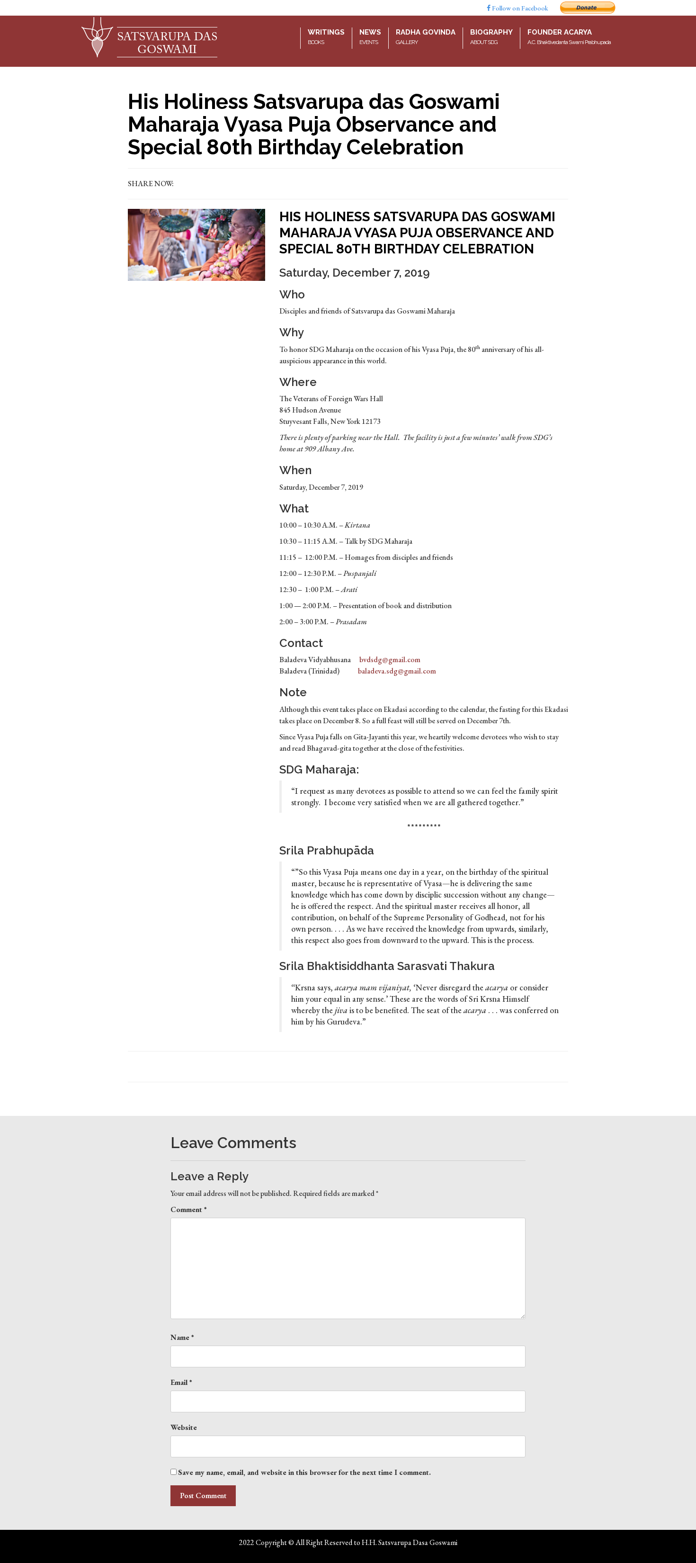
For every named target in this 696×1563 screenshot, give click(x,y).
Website (183, 1427)
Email (181, 1382)
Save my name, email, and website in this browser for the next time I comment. (304, 1472)
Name (182, 1337)
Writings (326, 36)
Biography (491, 36)
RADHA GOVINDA (425, 36)
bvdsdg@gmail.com (389, 660)
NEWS (370, 36)
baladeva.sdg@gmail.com (397, 671)
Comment (188, 1209)
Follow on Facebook (519, 8)
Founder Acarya (569, 36)
